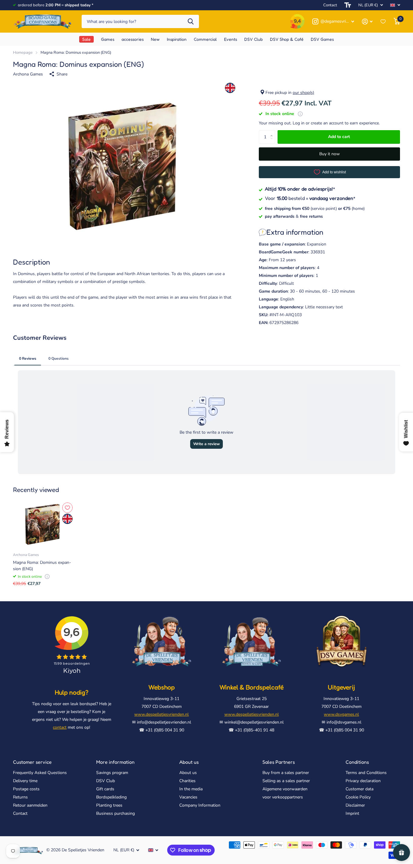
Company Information (199, 805)
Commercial (205, 39)
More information (115, 762)
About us (189, 762)
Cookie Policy (358, 797)
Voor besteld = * (310, 198)
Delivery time (25, 781)
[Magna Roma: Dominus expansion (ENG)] (43, 524)
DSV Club (253, 39)
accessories (133, 39)
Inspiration (177, 39)
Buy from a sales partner (285, 773)
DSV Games (322, 39)
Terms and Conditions (366, 773)
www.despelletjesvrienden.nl (161, 714)
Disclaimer (355, 805)
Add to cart (339, 137)
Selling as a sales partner (286, 781)
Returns (20, 797)
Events (230, 39)
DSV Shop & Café (287, 39)
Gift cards (105, 789)
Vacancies (188, 797)
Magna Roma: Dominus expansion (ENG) (42, 566)
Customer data (359, 789)
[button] (273, 132)
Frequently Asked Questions (40, 773)
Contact (330, 5)
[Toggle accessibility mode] (347, 5)
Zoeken (190, 21)
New (155, 39)
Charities (187, 781)
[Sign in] (367, 21)
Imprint (352, 813)
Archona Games (28, 74)
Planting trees (109, 805)
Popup (300, 114)
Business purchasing (115, 813)
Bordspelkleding (111, 797)
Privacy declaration (363, 781)
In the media (191, 789)
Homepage (23, 52)
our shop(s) (303, 92)
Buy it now (329, 154)
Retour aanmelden (30, 805)
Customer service (32, 762)
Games (107, 39)
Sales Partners (278, 762)
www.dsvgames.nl (341, 714)
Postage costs (26, 789)
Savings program (112, 773)
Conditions (357, 762)
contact (60, 727)
